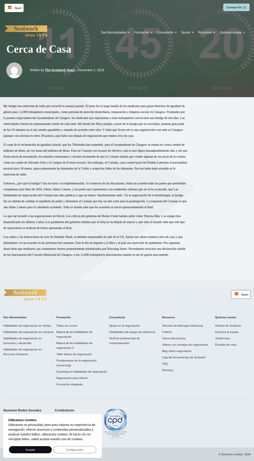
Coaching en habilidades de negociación (81, 371)
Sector (185, 32)
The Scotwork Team (60, 70)
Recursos (205, 32)
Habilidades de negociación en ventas (27, 325)
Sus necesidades (113, 32)
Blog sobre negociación (176, 351)
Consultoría (165, 32)
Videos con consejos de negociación (185, 344)
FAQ (165, 363)
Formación (141, 32)
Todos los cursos (66, 325)
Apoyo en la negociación (124, 325)
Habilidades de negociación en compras (28, 332)
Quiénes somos (231, 32)
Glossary (167, 370)
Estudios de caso (226, 344)
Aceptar (30, 449)
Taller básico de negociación (74, 354)
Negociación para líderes (72, 378)
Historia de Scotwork (228, 325)
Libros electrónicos (174, 338)
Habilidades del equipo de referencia (132, 332)
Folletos (167, 332)
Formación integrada (69, 384)
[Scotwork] (25, 294)
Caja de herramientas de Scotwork (184, 357)
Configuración (75, 449)
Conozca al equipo (227, 332)
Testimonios (222, 338)
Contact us (233, 7)
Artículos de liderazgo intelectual (182, 325)
